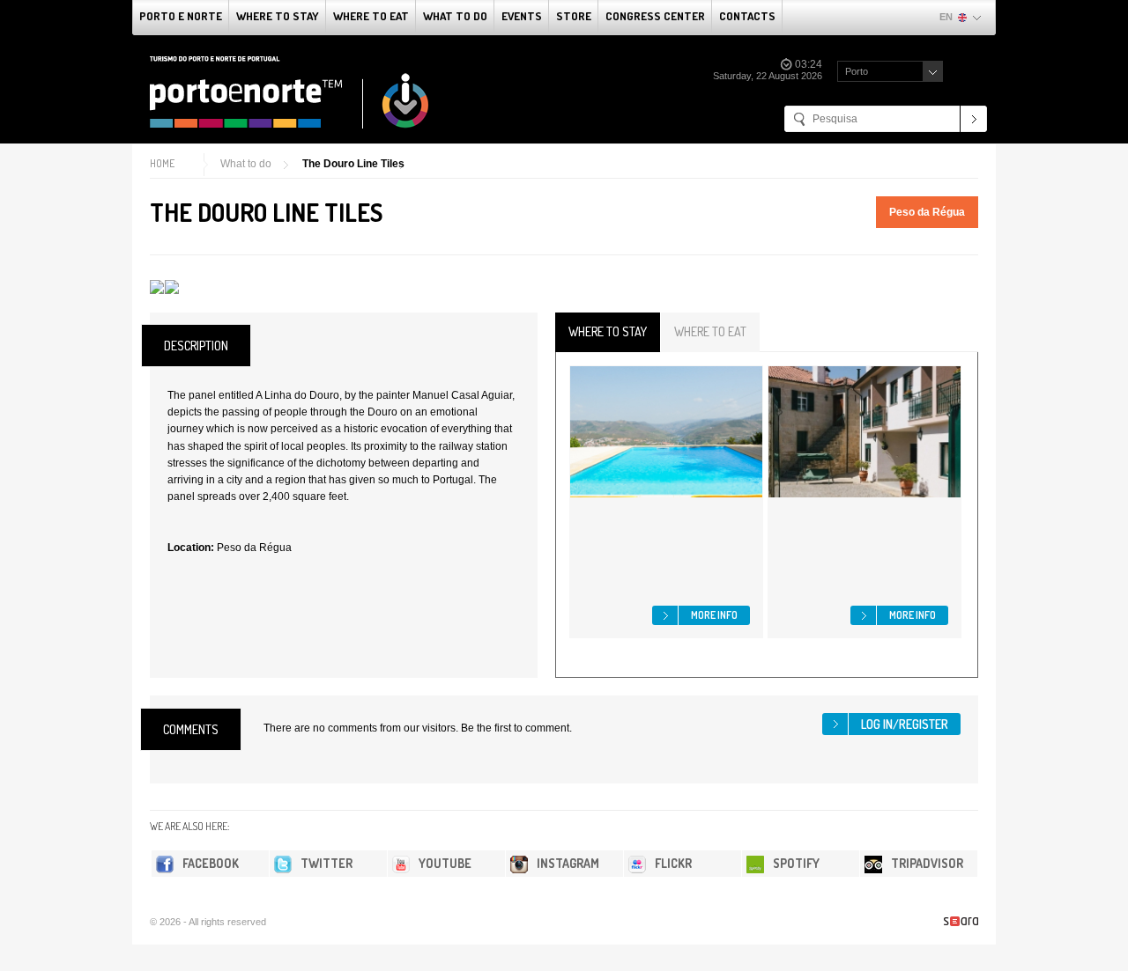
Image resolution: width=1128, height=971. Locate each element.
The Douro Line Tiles (353, 164)
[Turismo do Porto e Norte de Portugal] (290, 92)
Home (162, 163)
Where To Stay (277, 16)
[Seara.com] (961, 921)
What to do (455, 16)
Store (573, 16)
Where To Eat (371, 16)
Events (521, 16)
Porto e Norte (180, 16)
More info (714, 615)
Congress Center (655, 16)
